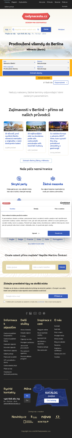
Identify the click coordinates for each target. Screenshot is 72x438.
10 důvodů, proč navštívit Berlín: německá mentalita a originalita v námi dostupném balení (13, 138)
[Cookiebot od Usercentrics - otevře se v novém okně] (61, 203)
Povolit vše (58, 233)
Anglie (11, 239)
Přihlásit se (58, 296)
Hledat (46, 29)
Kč (27, 396)
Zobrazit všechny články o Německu (36, 161)
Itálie (47, 239)
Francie (30, 239)
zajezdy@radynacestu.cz (12, 403)
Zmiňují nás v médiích (36, 412)
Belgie (20, 239)
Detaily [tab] (36, 209)
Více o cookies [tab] (59, 209)
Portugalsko (58, 239)
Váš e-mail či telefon (40, 265)
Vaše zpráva (11, 265)
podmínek (41, 302)
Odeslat (62, 267)
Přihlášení (61, 29)
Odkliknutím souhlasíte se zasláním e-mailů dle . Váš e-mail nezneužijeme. (33, 302)
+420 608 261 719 (23, 34)
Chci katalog (51, 400)
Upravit (34, 233)
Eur (27, 400)
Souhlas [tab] (12, 209)
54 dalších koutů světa (36, 244)
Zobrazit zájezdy (36, 73)
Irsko (39, 239)
